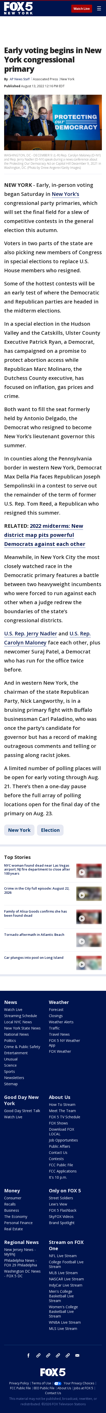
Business (11, 1210)
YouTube (58, 1355)
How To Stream (62, 1104)
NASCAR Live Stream (66, 1278)
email (77, 1355)
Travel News (59, 1034)
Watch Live (82, 9)
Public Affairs (59, 1146)
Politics (10, 1040)
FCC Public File (61, 1164)
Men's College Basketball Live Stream (61, 1296)
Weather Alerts (61, 1021)
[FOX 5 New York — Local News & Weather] (19, 8)
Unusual (10, 1059)
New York (67, 79)
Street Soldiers (61, 1197)
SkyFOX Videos (61, 1216)
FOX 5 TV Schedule (64, 1116)
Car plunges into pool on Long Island (34, 957)
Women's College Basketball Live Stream (63, 1311)
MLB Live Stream (63, 1272)
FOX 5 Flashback (62, 1210)
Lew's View (58, 1204)
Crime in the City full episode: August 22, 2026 (36, 890)
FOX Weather (60, 1051)
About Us (59, 1097)
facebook (28, 1355)
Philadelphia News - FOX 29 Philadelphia (20, 1262)
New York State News (22, 1028)
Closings (56, 1015)
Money (12, 1190)
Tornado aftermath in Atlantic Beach (34, 934)
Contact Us (58, 1152)
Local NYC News (18, 1021)
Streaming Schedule (20, 1015)
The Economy (15, 1216)
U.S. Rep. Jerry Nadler (30, 633)
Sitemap (11, 1083)
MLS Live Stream (63, 1328)
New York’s (65, 193)
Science (10, 1065)
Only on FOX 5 (65, 1190)
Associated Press (45, 79)
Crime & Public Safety (22, 1046)
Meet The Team (62, 1110)
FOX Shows (58, 1123)
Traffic (54, 1028)
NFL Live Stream (63, 1255)
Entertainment (16, 1052)
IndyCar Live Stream (65, 1285)
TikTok (48, 1355)
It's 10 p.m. (58, 1177)
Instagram (38, 1355)
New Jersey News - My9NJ (20, 1252)
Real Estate (13, 1228)
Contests (56, 1158)
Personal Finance (18, 1222)
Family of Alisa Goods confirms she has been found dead (35, 913)
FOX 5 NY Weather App (64, 1043)
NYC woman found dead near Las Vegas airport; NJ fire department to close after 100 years (37, 869)
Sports (9, 1071)
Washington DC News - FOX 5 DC (22, 1273)
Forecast (56, 1009)
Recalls (10, 1204)
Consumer (12, 1197)
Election (50, 830)
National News (16, 1034)
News (10, 1002)
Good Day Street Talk (22, 1110)
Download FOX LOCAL (61, 1131)
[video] (89, 871)
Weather (59, 1002)
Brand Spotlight (62, 1222)
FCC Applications (63, 1171)
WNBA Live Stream (65, 1322)
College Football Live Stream (66, 1264)
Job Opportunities (63, 1140)
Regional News (21, 1242)
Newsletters (14, 1077)
